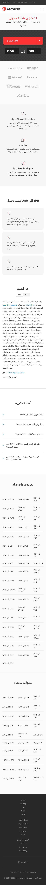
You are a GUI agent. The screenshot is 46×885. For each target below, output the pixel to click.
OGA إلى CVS (23, 599)
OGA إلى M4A (8, 508)
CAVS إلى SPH (8, 743)
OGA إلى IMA (23, 636)
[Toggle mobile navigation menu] (42, 9)
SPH (26, 295)
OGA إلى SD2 (7, 663)
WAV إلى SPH (23, 697)
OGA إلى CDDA (8, 599)
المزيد (31, 2)
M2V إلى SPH (23, 760)
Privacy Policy (30, 872)
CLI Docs (23, 847)
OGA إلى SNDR (8, 590)
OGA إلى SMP (8, 655)
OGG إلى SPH (7, 716)
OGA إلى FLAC (8, 518)
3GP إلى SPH (23, 725)
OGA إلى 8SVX (24, 527)
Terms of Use (15, 872)
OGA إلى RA (38, 563)
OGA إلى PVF (7, 571)
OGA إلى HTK (7, 636)
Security (23, 803)
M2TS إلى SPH (8, 760)
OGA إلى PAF (23, 618)
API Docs (23, 843)
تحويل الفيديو (23, 820)
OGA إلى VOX (23, 655)
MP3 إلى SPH (7, 697)
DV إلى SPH (38, 743)
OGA (19, 295)
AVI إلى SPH (38, 735)
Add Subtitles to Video (20, 2)
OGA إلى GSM (8, 555)
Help (23, 811)
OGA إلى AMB (8, 580)
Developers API (23, 840)
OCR (23, 834)
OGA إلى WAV (23, 499)
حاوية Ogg (6, 305)
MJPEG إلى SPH (8, 769)
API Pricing (23, 851)
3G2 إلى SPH (7, 725)
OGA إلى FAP (7, 618)
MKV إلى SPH (23, 769)
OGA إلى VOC (7, 546)
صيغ (23, 807)
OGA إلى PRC (23, 571)
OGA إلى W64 (23, 546)
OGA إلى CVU (7, 608)
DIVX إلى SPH (23, 743)
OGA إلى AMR (23, 555)
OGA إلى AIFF (8, 527)
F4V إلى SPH (7, 751)
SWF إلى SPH (23, 716)
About (23, 800)
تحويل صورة (23, 831)
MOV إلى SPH (8, 779)
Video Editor (6, 2)
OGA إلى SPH (23, 646)
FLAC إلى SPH (24, 707)
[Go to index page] (11, 8)
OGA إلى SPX (7, 536)
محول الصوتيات (23, 823)
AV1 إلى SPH (7, 735)
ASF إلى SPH (7, 707)
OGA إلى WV (7, 563)
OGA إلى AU (23, 580)
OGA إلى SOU (8, 627)
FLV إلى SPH (23, 751)
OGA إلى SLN (7, 646)
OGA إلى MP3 (8, 499)
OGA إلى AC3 (23, 536)
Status (23, 814)
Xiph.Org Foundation (16, 372)
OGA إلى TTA (23, 563)
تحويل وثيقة (23, 827)
